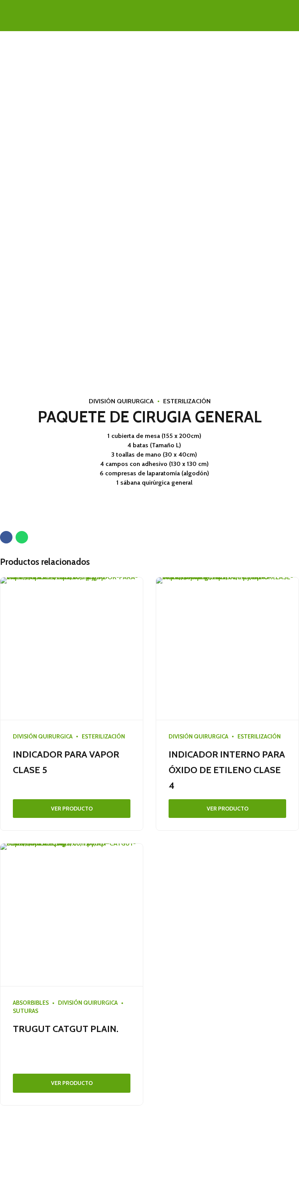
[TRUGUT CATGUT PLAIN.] (71, 915)
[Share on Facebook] (6, 537)
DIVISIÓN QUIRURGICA (121, 401)
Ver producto (72, 808)
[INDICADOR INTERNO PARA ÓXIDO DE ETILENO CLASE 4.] (227, 648)
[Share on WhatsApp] (22, 537)
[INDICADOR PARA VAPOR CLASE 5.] (71, 648)
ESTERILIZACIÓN (187, 401)
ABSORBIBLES (31, 1002)
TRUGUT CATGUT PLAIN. (65, 1028)
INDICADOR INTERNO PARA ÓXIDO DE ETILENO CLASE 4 (227, 770)
